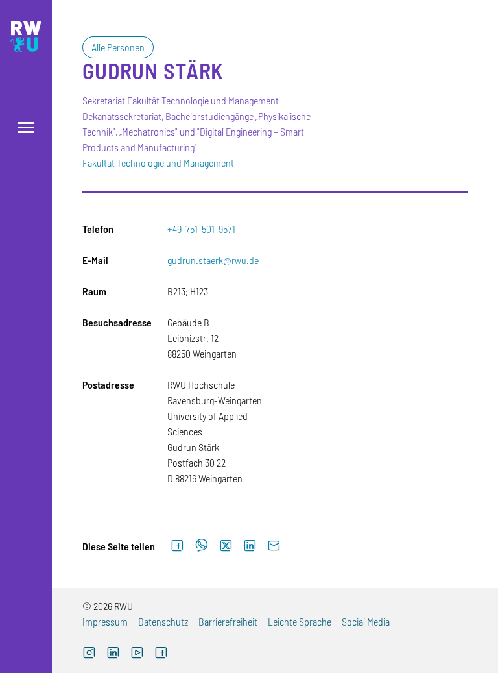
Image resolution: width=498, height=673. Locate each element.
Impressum (105, 621)
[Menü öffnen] (26, 127)
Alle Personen (118, 47)
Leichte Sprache (299, 621)
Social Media (366, 621)
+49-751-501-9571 (201, 229)
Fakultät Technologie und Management (158, 162)
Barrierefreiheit (227, 621)
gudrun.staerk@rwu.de (213, 260)
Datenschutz (163, 621)
